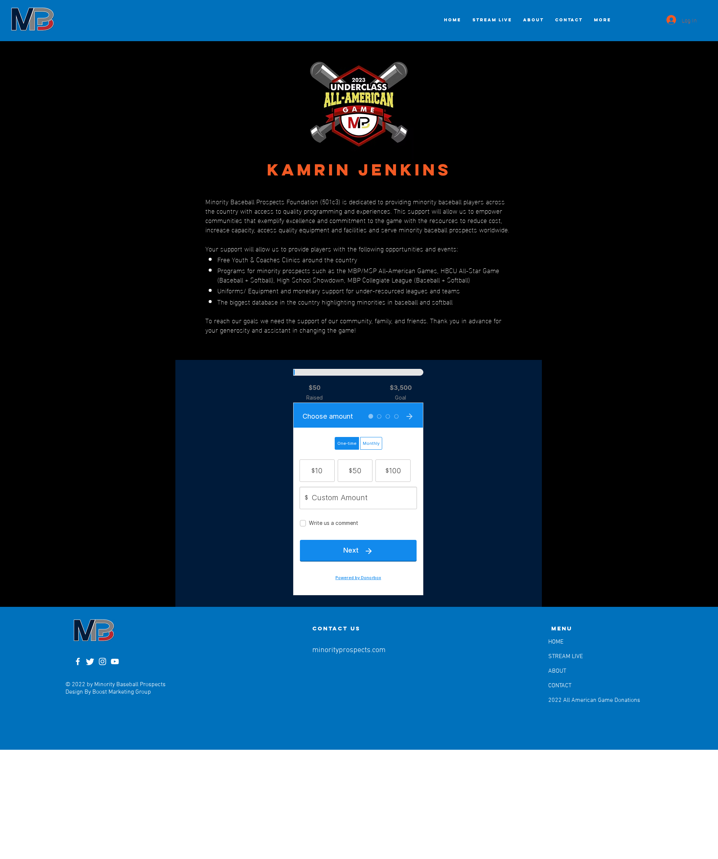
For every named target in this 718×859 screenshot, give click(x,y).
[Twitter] (90, 661)
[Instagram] (102, 661)
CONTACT (559, 686)
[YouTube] (115, 661)
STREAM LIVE (565, 656)
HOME (556, 642)
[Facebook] (78, 661)
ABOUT (557, 671)
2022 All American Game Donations (567, 700)
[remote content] (358, 483)
